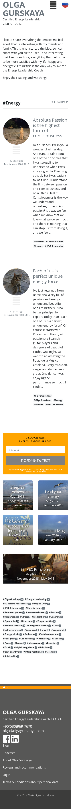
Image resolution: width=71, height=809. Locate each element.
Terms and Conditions (35, 471)
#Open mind (11, 621)
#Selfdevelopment (49, 634)
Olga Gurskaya (23, 8)
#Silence (50, 651)
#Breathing (58, 629)
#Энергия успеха (13, 612)
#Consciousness (54, 241)
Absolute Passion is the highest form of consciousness (50, 128)
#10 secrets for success (16, 603)
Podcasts (9, 753)
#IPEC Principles (54, 245)
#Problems (30, 634)
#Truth (7, 647)
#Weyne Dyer (40, 603)
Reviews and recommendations (24, 767)
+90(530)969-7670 (17, 726)
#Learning (52, 643)
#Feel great (10, 638)
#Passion (39, 241)
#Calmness (31, 629)
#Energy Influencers (38, 625)
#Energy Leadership (37, 599)
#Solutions (45, 647)
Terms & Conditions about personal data (30, 782)
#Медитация (35, 643)
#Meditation (39, 616)
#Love (56, 625)
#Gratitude (27, 621)
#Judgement (10, 616)
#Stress (25, 616)
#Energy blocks (12, 634)
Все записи (59, 102)
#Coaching (55, 616)
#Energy (38, 245)
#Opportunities (45, 621)
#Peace (8, 643)
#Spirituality (11, 656)
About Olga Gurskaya (17, 760)
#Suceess (58, 638)
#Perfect (38, 404)
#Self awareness (43, 395)
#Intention (43, 638)
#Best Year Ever (12, 651)
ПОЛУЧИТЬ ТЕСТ (35, 460)
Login (6, 775)
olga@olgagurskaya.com (23, 730)
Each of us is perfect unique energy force (48, 276)
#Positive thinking (14, 625)
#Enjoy (44, 629)
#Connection (26, 638)
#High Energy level (25, 647)
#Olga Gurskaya (42, 400)
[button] (53, 5)
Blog (6, 746)
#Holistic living (34, 608)
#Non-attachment (36, 612)
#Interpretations (33, 651)
